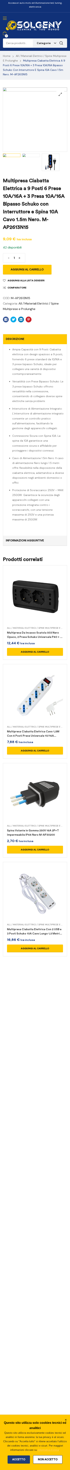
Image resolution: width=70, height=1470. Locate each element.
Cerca (61, 43)
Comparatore (17, 287)
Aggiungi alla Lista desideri (26, 280)
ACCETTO (18, 1459)
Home (6, 56)
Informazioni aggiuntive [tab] (25, 540)
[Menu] (5, 18)
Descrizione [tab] (15, 339)
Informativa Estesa (48, 1449)
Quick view (35, 602)
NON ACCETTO (48, 1459)
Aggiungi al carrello (27, 269)
